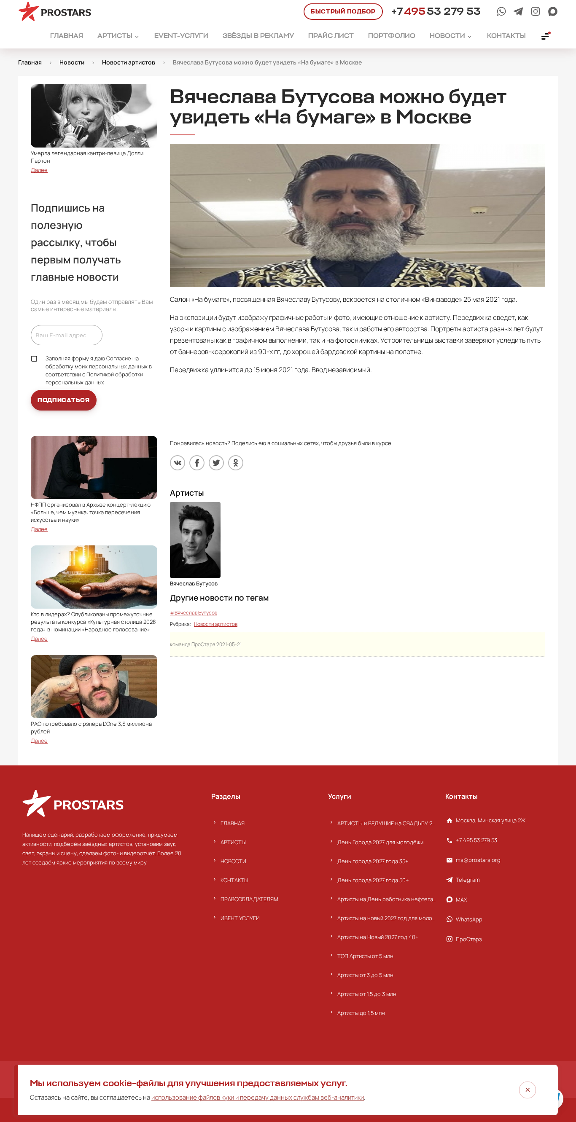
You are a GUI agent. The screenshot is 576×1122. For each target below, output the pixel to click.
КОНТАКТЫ (234, 880)
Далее (39, 170)
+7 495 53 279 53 (476, 840)
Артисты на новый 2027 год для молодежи (386, 918)
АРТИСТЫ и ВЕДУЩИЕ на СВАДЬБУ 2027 (386, 823)
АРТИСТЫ (233, 842)
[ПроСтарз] (535, 11)
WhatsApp (469, 919)
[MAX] (553, 11)
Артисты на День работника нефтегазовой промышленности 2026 (386, 899)
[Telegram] (518, 11)
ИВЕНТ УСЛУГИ (240, 918)
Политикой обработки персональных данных (94, 378)
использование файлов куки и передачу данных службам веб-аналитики (257, 1097)
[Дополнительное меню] (545, 36)
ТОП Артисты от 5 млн (365, 956)
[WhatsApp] (501, 11)
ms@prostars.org (478, 860)
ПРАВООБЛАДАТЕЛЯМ (249, 899)
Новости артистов (215, 624)
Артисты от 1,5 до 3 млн (366, 994)
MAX (461, 899)
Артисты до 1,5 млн (361, 1013)
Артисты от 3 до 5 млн (365, 975)
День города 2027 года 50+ (373, 880)
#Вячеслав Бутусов (193, 612)
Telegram (468, 879)
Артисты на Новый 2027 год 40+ (378, 937)
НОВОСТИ (233, 861)
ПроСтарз (469, 939)
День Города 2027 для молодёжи (380, 842)
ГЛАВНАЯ (233, 823)
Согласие (118, 358)
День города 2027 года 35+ (373, 861)
